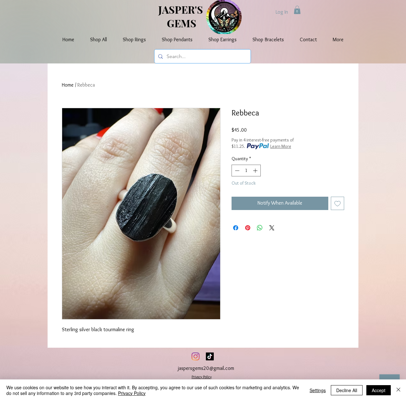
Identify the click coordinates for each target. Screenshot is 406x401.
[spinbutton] (246, 170)
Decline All (346, 390)
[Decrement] (236, 170)
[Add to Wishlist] (337, 203)
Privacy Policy (202, 376)
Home (68, 85)
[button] (297, 10)
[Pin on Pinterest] (248, 228)
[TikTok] (210, 356)
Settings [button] (318, 390)
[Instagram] (196, 356)
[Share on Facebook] (235, 228)
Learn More (280, 146)
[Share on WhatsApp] (260, 228)
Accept (378, 390)
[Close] (398, 390)
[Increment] (256, 170)
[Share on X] (272, 228)
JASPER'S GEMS (181, 16)
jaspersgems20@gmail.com (206, 368)
